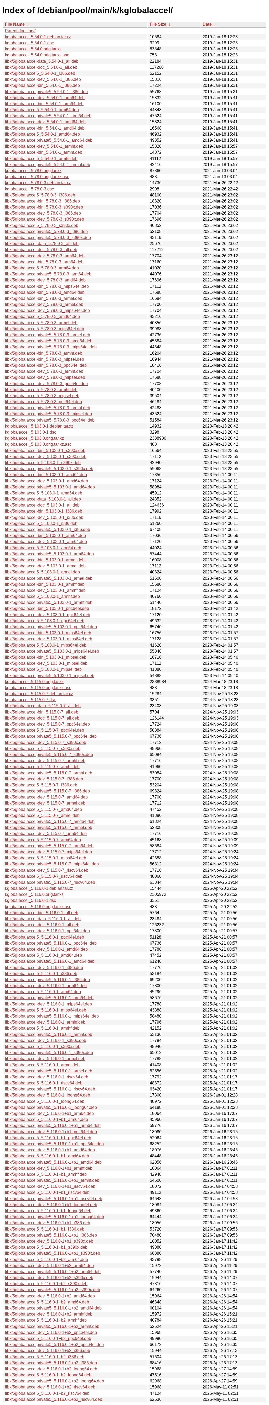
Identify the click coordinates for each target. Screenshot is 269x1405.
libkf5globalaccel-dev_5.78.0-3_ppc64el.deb (46, 383)
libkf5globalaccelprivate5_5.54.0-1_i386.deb (46, 91)
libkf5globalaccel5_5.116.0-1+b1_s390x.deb (46, 1247)
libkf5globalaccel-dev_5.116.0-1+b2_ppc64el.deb (51, 1332)
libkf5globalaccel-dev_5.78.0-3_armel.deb (44, 304)
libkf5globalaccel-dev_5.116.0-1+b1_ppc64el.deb (51, 1132)
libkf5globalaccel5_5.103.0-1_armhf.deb (42, 596)
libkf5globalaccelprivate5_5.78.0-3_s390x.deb (48, 237)
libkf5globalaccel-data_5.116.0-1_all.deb (43, 919)
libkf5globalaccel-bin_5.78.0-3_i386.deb (42, 201)
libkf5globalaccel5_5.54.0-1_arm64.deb (42, 110)
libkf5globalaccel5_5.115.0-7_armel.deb (42, 815)
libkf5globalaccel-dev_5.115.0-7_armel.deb (45, 803)
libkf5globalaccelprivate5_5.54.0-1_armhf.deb (47, 164)
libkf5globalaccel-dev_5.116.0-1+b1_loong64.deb (51, 1204)
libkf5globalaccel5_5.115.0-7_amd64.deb (43, 809)
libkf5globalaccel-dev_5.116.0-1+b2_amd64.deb (50, 1296)
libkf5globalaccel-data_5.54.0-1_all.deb (42, 61)
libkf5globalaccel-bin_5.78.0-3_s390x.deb (44, 207)
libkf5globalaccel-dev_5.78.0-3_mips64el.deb (47, 310)
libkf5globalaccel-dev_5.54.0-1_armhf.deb (44, 146)
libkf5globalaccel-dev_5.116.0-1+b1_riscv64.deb (50, 1186)
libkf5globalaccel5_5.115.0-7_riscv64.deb (43, 876)
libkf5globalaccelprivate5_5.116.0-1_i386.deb (47, 979)
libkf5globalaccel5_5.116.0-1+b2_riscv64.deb (47, 1393)
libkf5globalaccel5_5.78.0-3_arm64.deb (42, 268)
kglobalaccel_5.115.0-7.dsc (30, 700)
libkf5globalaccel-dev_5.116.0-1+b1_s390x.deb (49, 1241)
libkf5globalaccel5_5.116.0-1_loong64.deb (44, 1101)
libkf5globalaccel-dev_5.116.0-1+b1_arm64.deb (49, 1113)
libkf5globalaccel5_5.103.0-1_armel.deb (42, 572)
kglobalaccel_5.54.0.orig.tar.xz (33, 49)
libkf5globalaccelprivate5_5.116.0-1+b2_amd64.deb (53, 1308)
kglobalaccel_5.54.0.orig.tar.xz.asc (37, 55)
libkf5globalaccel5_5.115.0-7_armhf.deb (42, 766)
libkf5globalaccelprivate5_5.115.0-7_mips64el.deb (52, 864)
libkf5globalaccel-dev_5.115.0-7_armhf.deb (45, 760)
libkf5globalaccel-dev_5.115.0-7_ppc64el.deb (47, 724)
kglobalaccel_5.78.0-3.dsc (29, 189)
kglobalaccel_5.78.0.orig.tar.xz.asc (37, 176)
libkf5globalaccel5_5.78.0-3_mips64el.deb (44, 329)
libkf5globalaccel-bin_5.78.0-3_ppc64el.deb (46, 365)
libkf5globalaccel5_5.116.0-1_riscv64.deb (43, 1083)
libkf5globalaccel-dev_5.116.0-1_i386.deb (44, 967)
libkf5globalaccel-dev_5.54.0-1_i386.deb (43, 79)
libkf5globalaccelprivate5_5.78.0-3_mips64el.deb (51, 347)
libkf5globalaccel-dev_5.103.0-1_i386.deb (44, 517)
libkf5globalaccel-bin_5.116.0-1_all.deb (41, 913)
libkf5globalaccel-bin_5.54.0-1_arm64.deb (44, 104)
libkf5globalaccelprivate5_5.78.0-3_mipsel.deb (48, 414)
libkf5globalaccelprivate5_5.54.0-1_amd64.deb (48, 140)
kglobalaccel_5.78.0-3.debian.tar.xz (38, 182)
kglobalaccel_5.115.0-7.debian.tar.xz (39, 693)
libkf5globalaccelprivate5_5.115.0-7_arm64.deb (49, 846)
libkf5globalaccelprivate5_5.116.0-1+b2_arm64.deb (53, 1271)
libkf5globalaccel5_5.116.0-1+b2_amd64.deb (47, 1302)
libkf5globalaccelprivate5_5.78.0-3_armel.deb (47, 335)
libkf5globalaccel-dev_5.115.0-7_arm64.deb (46, 833)
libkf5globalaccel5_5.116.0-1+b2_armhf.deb (46, 1320)
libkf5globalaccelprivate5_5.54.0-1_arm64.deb (48, 116)
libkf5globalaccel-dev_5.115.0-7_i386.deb (44, 779)
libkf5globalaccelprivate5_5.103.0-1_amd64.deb (50, 487)
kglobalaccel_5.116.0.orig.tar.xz (34, 894)
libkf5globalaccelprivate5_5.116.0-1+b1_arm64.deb (53, 1125)
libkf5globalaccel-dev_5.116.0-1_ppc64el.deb (47, 931)
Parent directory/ (20, 31)
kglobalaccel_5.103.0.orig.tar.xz (34, 438)
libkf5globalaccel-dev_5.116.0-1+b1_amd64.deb (50, 1150)
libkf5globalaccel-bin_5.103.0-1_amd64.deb (46, 474)
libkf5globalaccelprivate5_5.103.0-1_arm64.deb (49, 554)
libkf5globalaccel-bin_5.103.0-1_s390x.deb (45, 450)
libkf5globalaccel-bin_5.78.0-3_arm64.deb (44, 262)
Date (207, 24)
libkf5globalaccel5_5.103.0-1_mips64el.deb (45, 645)
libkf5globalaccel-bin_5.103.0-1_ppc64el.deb (47, 608)
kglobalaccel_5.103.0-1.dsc (30, 432)
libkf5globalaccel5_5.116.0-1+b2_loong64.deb (48, 1375)
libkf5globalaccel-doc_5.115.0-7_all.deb (42, 718)
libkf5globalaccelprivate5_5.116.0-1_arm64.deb (49, 998)
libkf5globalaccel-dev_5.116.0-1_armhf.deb (45, 1022)
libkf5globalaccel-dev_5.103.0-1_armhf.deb (45, 590)
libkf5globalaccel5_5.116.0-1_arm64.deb (43, 991)
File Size (158, 24)
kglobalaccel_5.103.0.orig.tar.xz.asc (38, 444)
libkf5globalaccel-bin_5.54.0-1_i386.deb (42, 85)
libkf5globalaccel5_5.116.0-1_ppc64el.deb (44, 937)
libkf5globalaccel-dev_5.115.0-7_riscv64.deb (46, 870)
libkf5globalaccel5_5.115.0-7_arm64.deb (43, 840)
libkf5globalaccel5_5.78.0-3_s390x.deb (41, 225)
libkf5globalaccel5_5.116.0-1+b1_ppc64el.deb (48, 1138)
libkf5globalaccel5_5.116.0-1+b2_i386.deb (44, 1357)
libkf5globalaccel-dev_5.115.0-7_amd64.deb (46, 797)
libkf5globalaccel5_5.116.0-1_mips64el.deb (45, 1010)
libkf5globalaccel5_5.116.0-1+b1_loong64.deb (48, 1211)
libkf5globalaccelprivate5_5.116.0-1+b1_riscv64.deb (53, 1198)
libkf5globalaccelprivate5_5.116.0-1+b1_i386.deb (51, 1235)
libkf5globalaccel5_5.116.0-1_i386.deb (41, 973)
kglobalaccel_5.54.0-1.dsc (29, 43)
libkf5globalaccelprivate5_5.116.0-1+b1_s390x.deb (52, 1253)
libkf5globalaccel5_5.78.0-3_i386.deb (40, 195)
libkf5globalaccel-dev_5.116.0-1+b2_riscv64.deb (50, 1387)
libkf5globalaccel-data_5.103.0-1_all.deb (43, 499)
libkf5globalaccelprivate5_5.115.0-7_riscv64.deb (50, 882)
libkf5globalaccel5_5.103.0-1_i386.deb (41, 523)
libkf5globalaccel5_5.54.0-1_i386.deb (40, 73)
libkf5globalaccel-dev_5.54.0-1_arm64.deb (45, 97)
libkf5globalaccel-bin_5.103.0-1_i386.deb (43, 511)
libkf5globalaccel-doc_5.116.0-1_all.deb (42, 925)
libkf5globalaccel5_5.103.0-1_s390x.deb (43, 462)
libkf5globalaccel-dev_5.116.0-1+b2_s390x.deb (49, 1277)
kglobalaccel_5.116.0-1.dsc (30, 900)
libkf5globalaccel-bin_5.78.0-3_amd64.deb (45, 292)
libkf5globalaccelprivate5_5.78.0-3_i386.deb (46, 231)
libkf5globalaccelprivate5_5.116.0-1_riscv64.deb (50, 1089)
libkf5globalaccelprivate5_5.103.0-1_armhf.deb (48, 602)
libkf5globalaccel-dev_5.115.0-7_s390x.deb (45, 742)
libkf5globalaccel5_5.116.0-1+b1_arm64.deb (46, 1119)
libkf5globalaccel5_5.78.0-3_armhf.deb (41, 389)
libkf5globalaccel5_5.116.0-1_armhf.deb (42, 1028)
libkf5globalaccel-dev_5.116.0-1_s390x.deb (45, 1040)
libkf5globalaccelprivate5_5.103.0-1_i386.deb (47, 529)
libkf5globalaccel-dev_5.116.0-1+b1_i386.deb (47, 1223)
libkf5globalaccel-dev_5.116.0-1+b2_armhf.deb (48, 1314)
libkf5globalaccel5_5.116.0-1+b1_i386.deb (44, 1229)
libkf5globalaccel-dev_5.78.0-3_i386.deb (43, 213)
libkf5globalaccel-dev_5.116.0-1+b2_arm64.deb (49, 1265)
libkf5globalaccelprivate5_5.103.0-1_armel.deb (48, 578)
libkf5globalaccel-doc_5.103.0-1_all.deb (42, 505)
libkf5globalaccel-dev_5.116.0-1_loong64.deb (47, 1095)
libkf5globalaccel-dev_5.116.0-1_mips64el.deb (48, 1004)
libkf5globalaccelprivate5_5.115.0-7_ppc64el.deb (51, 736)
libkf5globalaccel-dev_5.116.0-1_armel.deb (45, 1058)
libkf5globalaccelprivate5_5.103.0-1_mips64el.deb (52, 651)
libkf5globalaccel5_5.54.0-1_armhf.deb (41, 158)
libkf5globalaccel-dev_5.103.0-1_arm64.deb (46, 541)
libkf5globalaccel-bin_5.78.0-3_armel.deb (43, 298)
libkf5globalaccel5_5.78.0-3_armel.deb (41, 323)
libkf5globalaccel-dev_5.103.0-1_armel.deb (45, 566)
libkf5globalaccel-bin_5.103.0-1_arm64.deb (45, 535)
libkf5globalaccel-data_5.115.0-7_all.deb (43, 706)
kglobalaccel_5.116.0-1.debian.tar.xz (39, 888)
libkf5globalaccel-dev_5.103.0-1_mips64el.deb (48, 639)
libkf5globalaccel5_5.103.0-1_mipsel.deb (43, 669)
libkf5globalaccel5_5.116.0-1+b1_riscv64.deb (47, 1192)
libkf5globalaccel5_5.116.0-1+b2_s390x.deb (46, 1283)
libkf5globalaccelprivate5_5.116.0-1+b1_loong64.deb (54, 1217)
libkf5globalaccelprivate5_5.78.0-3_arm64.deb (48, 274)
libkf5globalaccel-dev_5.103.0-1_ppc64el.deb (47, 615)
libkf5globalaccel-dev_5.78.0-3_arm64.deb (45, 256)
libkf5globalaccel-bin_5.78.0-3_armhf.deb (43, 353)
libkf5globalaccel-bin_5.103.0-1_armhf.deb (45, 584)
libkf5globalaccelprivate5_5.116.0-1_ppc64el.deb (51, 943)
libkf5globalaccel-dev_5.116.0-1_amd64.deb (46, 949)
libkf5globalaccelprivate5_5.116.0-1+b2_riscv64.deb (53, 1399)
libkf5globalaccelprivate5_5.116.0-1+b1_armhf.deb (52, 1180)
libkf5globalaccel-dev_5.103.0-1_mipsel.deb (46, 663)
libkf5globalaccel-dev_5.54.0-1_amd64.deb (45, 122)
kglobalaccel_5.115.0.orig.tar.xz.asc (38, 687)
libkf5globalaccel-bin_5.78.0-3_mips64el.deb (47, 286)
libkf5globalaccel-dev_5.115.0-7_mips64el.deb (48, 852)
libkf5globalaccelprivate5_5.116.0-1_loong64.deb (51, 1107)
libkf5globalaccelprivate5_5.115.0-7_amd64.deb (50, 821)
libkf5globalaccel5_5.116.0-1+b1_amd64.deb (47, 1156)
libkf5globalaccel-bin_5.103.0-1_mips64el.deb (48, 633)
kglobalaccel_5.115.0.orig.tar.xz (34, 681)
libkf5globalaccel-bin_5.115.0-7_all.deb (41, 712)
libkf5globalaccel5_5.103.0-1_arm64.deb (43, 548)
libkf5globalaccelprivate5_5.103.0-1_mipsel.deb (49, 675)
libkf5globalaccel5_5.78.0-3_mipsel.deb (42, 395)
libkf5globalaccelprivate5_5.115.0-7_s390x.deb (49, 754)
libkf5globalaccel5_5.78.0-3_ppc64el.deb (43, 402)
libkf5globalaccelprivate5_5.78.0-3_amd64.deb (48, 341)
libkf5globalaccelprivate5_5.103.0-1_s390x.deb (49, 468)
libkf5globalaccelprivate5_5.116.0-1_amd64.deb (50, 961)
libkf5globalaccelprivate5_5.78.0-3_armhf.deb (47, 408)
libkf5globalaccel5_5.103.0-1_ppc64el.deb (44, 621)
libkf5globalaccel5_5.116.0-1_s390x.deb (42, 1046)
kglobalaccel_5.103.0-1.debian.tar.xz (39, 426)
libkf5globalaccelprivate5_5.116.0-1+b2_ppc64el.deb (54, 1344)
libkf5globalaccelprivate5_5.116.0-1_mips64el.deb (52, 1016)
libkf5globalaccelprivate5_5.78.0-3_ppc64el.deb (50, 420)
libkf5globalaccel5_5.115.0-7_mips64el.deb (45, 858)
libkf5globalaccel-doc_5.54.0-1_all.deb (41, 67)
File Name (15, 24)
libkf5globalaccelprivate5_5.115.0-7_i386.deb (47, 791)
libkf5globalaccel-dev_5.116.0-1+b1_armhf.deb (48, 1168)
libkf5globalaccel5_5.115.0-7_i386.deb (41, 785)
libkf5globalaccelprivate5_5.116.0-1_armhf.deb (48, 1034)
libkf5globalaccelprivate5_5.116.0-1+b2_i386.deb (51, 1363)
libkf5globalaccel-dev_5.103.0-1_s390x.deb (45, 456)
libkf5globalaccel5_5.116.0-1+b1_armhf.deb (46, 1174)
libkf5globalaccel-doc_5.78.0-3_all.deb (41, 249)
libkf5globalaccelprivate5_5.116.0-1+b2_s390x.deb (52, 1289)
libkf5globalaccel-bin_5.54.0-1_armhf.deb (43, 152)
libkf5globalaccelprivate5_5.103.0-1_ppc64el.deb (51, 627)
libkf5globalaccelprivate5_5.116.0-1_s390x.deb (49, 1052)
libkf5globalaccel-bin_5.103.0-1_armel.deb (45, 560)
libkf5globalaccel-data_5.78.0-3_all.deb (42, 243)
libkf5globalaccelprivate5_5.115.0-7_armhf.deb (48, 773)
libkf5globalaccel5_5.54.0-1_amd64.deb (42, 134)
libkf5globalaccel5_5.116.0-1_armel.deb (42, 1065)
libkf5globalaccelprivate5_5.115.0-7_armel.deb (48, 827)
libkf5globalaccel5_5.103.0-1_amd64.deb (43, 493)
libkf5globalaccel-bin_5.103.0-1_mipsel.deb (45, 657)
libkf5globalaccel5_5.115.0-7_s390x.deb (42, 748)
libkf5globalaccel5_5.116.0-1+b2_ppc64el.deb (48, 1338)
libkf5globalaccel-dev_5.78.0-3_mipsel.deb (45, 377)
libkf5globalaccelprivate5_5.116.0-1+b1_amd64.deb (53, 1162)
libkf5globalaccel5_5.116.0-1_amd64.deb (43, 955)
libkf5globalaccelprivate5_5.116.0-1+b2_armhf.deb (52, 1326)
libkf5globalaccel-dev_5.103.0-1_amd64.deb (46, 481)
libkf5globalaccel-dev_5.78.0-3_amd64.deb (45, 280)
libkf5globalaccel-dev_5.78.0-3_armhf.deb (44, 371)
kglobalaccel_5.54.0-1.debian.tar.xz (38, 37)
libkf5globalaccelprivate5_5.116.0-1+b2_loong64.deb (54, 1381)
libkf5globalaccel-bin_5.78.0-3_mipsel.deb (44, 359)
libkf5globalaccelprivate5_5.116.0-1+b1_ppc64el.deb (54, 1144)
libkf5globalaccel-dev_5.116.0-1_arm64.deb (46, 985)
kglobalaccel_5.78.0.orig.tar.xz (33, 170)
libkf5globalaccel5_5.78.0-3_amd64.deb (42, 316)
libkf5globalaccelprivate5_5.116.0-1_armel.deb (48, 1071)
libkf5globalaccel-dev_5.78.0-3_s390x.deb (44, 219)
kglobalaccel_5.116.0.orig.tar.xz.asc (38, 906)
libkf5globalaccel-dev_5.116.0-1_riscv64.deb (46, 1077)
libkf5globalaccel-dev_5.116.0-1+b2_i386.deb (47, 1350)
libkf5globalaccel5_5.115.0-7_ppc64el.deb (44, 730)
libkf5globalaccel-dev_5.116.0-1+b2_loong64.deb (51, 1369)
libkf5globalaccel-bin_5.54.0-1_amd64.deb (45, 128)
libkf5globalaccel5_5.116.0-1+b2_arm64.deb (46, 1259)
